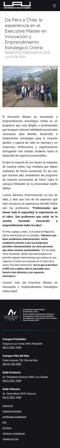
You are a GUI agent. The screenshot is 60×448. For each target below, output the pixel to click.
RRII (4, 422)
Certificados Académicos (14, 417)
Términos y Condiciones (13, 433)
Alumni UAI (7, 406)
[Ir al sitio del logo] (32, 5)
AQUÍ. (14, 291)
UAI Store (6, 428)
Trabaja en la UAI (10, 439)
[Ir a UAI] (12, 5)
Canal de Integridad (11, 411)
